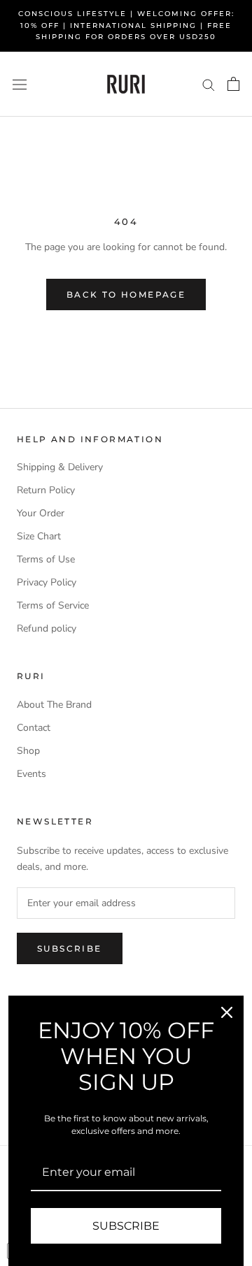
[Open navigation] (20, 84)
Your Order (40, 513)
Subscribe (69, 948)
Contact (33, 727)
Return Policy (46, 490)
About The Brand (54, 704)
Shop (28, 750)
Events (31, 773)
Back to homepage (126, 294)
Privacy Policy (46, 582)
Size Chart (39, 536)
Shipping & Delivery (60, 467)
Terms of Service (53, 605)
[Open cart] (233, 84)
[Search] (208, 84)
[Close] (227, 1012)
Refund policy (46, 628)
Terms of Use (46, 559)
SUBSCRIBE (126, 1225)
